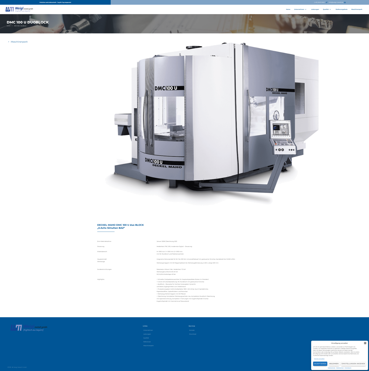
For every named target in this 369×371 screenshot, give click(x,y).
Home (288, 9)
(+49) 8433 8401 (319, 2)
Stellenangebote (341, 9)
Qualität (326, 9)
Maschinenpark (356, 9)
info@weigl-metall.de (336, 2)
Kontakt (192, 330)
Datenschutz (331, 367)
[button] (365, 343)
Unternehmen (299, 9)
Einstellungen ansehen (353, 363)
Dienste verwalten (319, 358)
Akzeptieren (320, 363)
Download (192, 334)
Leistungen (315, 9)
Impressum (348, 367)
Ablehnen (334, 363)
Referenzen (147, 342)
